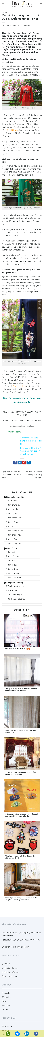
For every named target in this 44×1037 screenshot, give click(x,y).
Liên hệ (5, 1009)
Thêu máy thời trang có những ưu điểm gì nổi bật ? (33, 475)
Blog (4, 1001)
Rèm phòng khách (15, 530)
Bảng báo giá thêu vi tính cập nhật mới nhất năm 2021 (11, 475)
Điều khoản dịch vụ (10, 976)
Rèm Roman (13, 560)
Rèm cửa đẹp (7, 1026)
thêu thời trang (11, 130)
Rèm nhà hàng (14, 522)
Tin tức (4, 12)
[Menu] (3, 4)
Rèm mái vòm (13, 573)
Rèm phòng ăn (14, 539)
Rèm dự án (12, 513)
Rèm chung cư (14, 505)
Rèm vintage (13, 569)
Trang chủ (6, 993)
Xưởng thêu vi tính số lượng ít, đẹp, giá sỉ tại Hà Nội (31, 441)
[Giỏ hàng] (41, 4)
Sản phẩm (6, 997)
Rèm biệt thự (13, 509)
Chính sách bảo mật (10, 972)
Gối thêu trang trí (15, 595)
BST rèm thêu (13, 500)
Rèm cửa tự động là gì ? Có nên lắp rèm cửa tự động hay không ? (30, 451)
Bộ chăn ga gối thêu (16, 599)
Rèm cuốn (12, 552)
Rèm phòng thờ (14, 543)
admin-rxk (28, 25)
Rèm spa (11, 526)
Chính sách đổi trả (9, 968)
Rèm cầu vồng (14, 556)
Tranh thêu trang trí (16, 586)
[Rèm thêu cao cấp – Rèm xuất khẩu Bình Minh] (22, 4)
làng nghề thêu (19, 386)
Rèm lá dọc (12, 565)
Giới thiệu (6, 964)
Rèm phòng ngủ (14, 535)
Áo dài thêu (12, 590)
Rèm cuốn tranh (14, 577)
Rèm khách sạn (14, 518)
